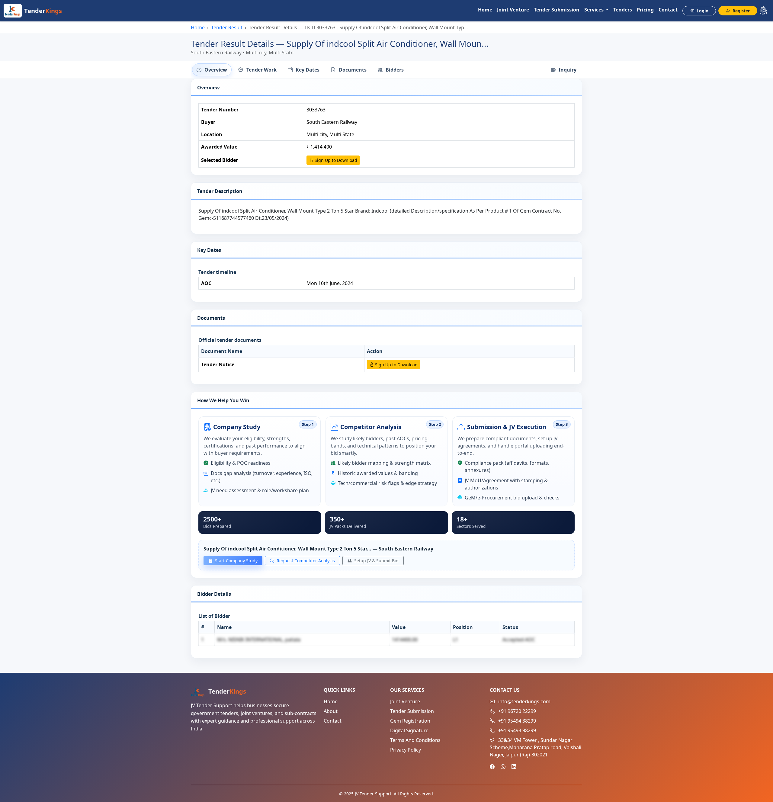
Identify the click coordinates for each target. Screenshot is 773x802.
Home (485, 9)
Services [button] (594, 9)
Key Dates (306, 69)
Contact (668, 9)
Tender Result (226, 27)
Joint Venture (513, 9)
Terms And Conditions (415, 740)
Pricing (645, 9)
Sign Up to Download (335, 160)
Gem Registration (410, 720)
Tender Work (261, 69)
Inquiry (566, 69)
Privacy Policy (405, 749)
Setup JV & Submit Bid (376, 560)
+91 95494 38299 (517, 720)
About (331, 711)
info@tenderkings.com (524, 701)
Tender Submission (556, 9)
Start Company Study (236, 560)
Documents (352, 69)
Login (701, 11)
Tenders (622, 9)
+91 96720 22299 (517, 711)
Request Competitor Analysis (305, 560)
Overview (215, 69)
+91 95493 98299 (517, 730)
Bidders (394, 69)
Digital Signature (409, 730)
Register (740, 11)
